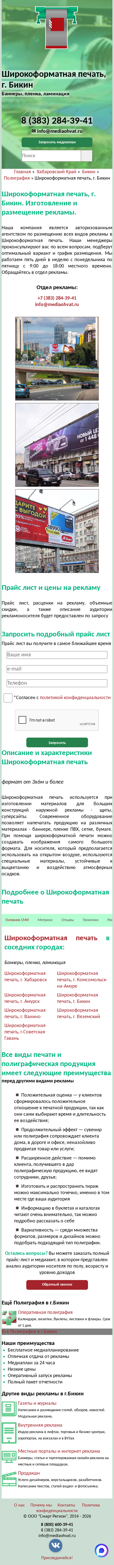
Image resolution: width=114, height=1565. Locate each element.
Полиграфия (17, 178)
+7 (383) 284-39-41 (57, 298)
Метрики (45, 920)
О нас (19, 1505)
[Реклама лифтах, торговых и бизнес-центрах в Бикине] (9, 1442)
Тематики (91, 920)
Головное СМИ (17, 920)
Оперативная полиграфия (45, 1312)
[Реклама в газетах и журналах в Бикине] (9, 1415)
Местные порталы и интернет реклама (59, 1451)
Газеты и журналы (37, 1403)
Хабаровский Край (56, 172)
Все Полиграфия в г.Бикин (29, 1331)
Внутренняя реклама (40, 1425)
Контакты (66, 1505)
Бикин (88, 172)
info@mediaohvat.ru (57, 304)
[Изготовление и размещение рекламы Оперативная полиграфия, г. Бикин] (9, 1324)
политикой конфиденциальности (75, 698)
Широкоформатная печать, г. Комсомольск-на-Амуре (82, 980)
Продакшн (29, 1473)
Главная (22, 172)
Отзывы (67, 920)
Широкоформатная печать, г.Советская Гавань (25, 1032)
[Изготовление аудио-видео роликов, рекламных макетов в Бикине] (9, 1485)
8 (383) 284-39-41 (57, 1530)
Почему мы (41, 1505)
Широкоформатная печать (50, 938)
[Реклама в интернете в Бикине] (9, 1461)
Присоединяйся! (57, 1558)
